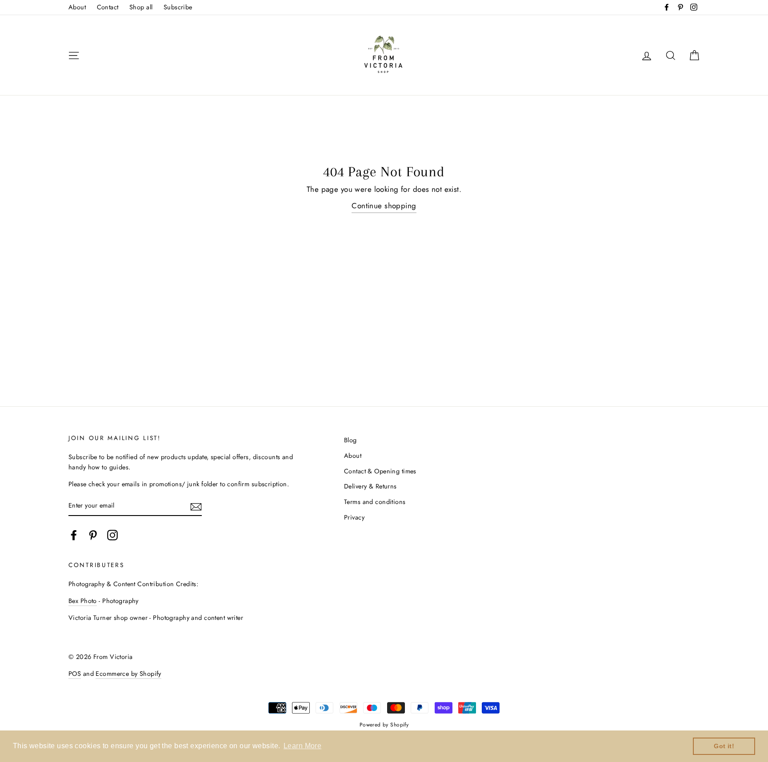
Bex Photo (82, 600)
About (77, 7)
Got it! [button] (724, 746)
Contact (108, 7)
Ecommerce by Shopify (128, 673)
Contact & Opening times (380, 471)
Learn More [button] (302, 746)
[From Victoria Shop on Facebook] (73, 534)
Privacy (354, 517)
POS (74, 673)
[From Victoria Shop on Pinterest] (93, 534)
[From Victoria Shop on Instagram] (112, 534)
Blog (350, 440)
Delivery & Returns (370, 486)
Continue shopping (384, 205)
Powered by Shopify (384, 724)
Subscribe (178, 7)
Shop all (140, 7)
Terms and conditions (375, 501)
